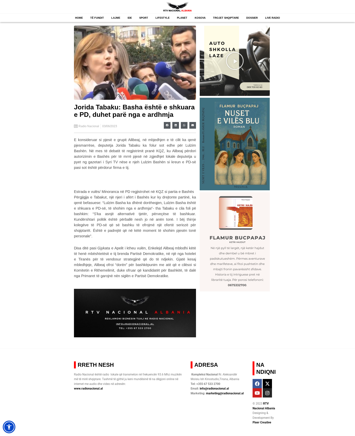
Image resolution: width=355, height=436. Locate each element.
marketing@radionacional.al (225, 393)
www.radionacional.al (88, 388)
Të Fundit (97, 17)
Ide (130, 17)
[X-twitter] (267, 383)
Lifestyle (162, 17)
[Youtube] (257, 392)
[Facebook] (257, 383)
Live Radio (272, 17)
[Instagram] (267, 392)
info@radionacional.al (214, 388)
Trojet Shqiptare (226, 17)
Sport (143, 17)
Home (79, 17)
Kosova (200, 17)
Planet (182, 17)
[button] (167, 125)
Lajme (115, 17)
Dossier (252, 17)
